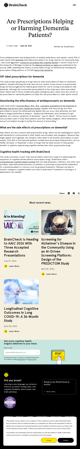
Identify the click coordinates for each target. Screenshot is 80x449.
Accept (49, 440)
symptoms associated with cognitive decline (39, 62)
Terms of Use (32, 359)
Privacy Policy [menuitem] (42, 416)
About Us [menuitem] (19, 416)
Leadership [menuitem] (8, 416)
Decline (65, 440)
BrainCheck (69, 46)
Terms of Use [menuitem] (56, 416)
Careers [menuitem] (30, 416)
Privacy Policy (21, 359)
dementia (19, 60)
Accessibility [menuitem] (69, 416)
